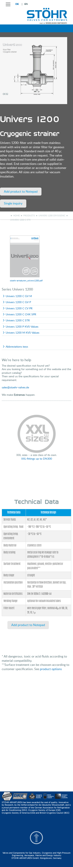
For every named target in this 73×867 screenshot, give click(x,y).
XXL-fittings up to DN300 (36, 458)
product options (51, 669)
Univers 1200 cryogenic (52, 215)
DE (17, 4)
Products (29, 215)
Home (16, 215)
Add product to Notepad (21, 191)
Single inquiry (13, 203)
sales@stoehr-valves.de (15, 387)
